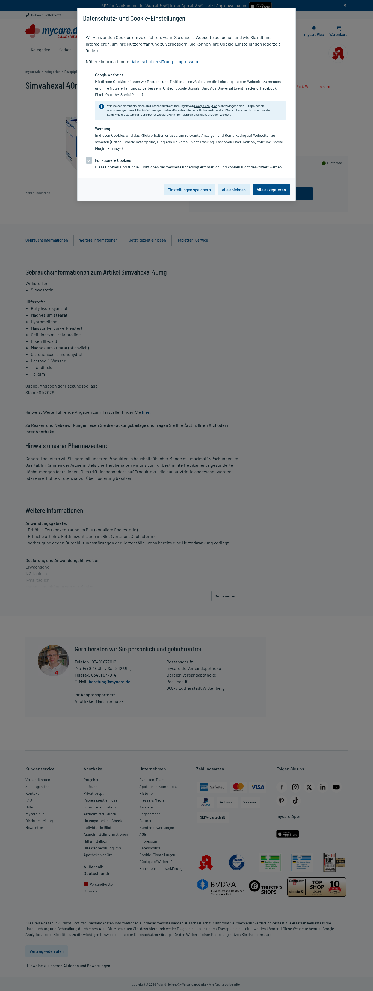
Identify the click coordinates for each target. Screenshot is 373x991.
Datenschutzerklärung (151, 61)
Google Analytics (205, 106)
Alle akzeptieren (271, 189)
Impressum (187, 61)
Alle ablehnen (234, 189)
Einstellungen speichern (189, 189)
